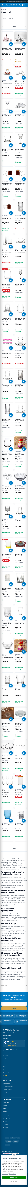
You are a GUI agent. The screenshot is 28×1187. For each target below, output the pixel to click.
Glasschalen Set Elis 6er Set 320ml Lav (6, 352)
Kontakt (5, 1105)
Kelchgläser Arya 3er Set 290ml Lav (7, 791)
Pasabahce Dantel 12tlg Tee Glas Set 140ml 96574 (19, 352)
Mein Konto (6, 1116)
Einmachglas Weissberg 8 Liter (19, 656)
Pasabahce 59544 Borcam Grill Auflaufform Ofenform (19, 724)
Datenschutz (12, 1173)
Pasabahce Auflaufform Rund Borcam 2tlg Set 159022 (6, 757)
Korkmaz (13, 1137)
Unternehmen (7, 1099)
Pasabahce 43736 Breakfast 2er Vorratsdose (19, 791)
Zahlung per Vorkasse (14, 1)
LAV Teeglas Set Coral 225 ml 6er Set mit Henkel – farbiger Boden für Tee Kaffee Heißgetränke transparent (7, 555)
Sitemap (5, 1108)
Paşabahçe (8, 1141)
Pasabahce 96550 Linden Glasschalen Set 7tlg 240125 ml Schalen (19, 487)
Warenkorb (5, 1127)
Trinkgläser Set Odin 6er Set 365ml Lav (7, 690)
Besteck (5, 1069)
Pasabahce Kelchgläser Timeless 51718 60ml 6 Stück (7, 521)
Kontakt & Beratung (10, 1049)
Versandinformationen (8, 1086)
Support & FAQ (6, 1083)
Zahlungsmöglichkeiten (8, 1092)
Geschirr (5, 1064)
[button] (22, 5)
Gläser (4, 1066)
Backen (4, 1061)
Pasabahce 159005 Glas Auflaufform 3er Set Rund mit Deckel (20, 116)
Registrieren (6, 1121)
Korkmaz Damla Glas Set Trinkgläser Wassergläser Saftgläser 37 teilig (20, 49)
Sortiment (6, 1055)
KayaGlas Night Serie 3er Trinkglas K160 (7, 184)
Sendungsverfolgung (7, 1089)
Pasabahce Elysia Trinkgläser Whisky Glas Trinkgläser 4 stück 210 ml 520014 (7, 622)
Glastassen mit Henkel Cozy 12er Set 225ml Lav (20, 251)
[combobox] (14, 1004)
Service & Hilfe (7, 1080)
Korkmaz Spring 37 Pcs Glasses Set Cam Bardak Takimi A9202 (7, 49)
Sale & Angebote (7, 1075)
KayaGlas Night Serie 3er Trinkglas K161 (20, 184)
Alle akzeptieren (14, 1177)
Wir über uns (6, 1102)
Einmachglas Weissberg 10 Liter (19, 453)
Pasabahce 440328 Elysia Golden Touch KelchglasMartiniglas (7, 116)
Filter (4, 18)
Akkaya (7, 1144)
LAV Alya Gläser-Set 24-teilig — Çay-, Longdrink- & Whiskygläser (20, 82)
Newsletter (5, 1111)
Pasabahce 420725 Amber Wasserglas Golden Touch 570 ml (7, 285)
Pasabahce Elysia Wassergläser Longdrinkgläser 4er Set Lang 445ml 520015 (20, 386)
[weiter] (25, 26)
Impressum (5, 1173)
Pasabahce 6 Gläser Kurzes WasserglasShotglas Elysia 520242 (6, 589)
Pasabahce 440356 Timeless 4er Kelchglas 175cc (19, 285)
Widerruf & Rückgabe (8, 1095)
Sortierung (11, 18)
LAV (18, 1137)
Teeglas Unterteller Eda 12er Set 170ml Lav (19, 420)
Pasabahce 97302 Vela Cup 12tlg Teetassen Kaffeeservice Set (7, 150)
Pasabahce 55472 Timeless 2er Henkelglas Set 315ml (20, 825)
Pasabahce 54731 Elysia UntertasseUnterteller (7, 724)
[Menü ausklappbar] (2, 5)
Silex (7, 1137)
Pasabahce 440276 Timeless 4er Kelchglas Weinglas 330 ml (19, 150)
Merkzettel (5, 1124)
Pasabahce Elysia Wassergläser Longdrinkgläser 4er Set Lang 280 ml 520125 (7, 420)
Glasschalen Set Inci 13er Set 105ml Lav (6, 487)
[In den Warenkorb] (11, 44)
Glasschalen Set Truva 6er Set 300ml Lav (20, 690)
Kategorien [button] (4, 985)
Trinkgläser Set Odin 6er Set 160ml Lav (7, 319)
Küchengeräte (6, 1072)
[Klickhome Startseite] (11, 1030)
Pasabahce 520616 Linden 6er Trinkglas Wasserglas (7, 825)
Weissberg (15, 1141)
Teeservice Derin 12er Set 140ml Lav (20, 757)
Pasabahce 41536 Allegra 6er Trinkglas (7, 453)
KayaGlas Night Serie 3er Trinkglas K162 (7, 217)
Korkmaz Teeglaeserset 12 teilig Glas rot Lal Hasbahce (7, 82)
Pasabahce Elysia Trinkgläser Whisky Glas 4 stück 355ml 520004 (19, 589)
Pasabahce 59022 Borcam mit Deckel (19, 555)
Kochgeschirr (6, 1058)
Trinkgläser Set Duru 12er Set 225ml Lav (7, 386)
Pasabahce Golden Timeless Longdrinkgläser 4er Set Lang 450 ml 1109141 (20, 217)
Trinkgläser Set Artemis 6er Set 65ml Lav (7, 656)
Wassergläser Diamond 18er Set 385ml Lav (6, 251)
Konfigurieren (14, 1181)
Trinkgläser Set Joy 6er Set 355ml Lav (19, 622)
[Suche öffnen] (19, 5)
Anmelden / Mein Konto (8, 1118)
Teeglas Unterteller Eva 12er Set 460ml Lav (19, 521)
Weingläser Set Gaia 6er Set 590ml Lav (20, 319)
